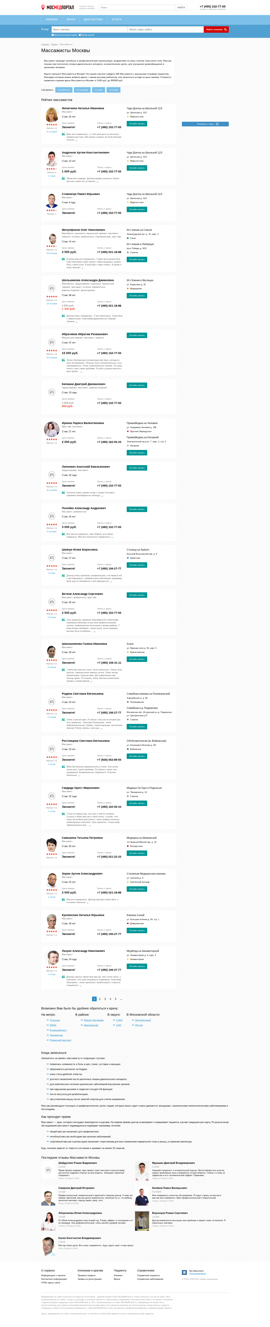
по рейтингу (64, 90)
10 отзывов (52, 303)
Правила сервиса (86, 1275)
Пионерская (56, 1035)
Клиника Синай (135, 915)
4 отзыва (52, 667)
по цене (99, 90)
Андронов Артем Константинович (85, 152)
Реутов (139, 1025)
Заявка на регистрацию (90, 1279)
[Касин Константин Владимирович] (48, 1255)
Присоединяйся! (197, 1273)
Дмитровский (91, 1025)
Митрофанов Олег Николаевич (83, 229)
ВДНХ (53, 1025)
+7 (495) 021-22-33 (109, 856)
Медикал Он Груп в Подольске (144, 788)
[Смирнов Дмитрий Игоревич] (48, 1205)
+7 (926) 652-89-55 (109, 759)
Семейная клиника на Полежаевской (148, 693)
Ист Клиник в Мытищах (140, 280)
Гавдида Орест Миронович (80, 787)
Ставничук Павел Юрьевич (81, 194)
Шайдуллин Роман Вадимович (77, 1163)
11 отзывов (52, 131)
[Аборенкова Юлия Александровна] (48, 1230)
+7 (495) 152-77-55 (213, 6)
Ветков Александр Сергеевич (82, 593)
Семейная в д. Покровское (142, 708)
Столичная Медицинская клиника (146, 873)
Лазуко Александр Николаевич (83, 950)
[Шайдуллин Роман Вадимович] (48, 1177)
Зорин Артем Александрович (82, 873)
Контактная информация (54, 1279)
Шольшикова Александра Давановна (88, 280)
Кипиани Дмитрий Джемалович (83, 384)
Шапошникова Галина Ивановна (84, 643)
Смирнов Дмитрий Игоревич (76, 1188)
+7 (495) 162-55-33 (109, 442)
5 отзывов (51, 531)
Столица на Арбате (138, 549)
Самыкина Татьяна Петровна (82, 837)
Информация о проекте (53, 1275)
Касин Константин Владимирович (79, 1238)
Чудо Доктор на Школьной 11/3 (144, 108)
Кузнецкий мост (58, 1030)
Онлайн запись (137, 123)
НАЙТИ (181, 7)
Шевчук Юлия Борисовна (80, 549)
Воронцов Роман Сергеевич (170, 1213)
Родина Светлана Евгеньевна (82, 693)
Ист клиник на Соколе (139, 230)
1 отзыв (51, 176)
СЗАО (119, 1020)
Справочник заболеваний (150, 1279)
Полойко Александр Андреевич (84, 508)
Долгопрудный (143, 1020)
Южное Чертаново (94, 1020)
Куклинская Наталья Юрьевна (83, 915)
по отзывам (82, 90)
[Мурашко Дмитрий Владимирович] (142, 1180)
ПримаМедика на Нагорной (143, 437)
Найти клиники (214, 29)
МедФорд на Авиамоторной (143, 951)
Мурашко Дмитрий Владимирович (173, 1163)
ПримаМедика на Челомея (142, 423)
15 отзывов (52, 357)
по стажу (113, 90)
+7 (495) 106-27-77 (109, 568)
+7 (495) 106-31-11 (109, 662)
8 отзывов (156, 1191)
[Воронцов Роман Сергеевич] (142, 1230)
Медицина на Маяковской (142, 838)
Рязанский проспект (60, 1040)
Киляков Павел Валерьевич (169, 1188)
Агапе (130, 644)
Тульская (55, 1020)
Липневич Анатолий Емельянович (86, 466)
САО (118, 1025)
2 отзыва (52, 617)
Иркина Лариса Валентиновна (83, 423)
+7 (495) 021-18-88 (109, 252)
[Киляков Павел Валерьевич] (142, 1205)
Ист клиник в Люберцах (140, 244)
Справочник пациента (148, 1275)
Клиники (118, 1275)
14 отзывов (52, 253)
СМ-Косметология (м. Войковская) (146, 741)
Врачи (117, 1279)
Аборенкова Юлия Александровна (80, 1213)
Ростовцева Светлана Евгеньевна (86, 740)
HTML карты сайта (50, 1282)
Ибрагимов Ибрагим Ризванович (85, 334)
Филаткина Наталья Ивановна (83, 108)
